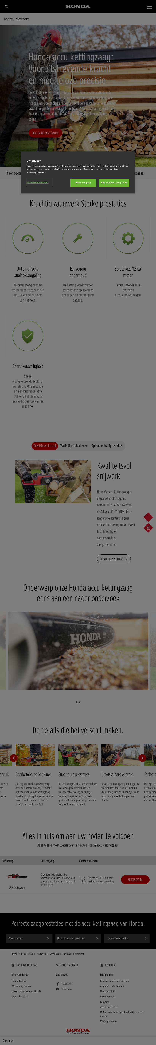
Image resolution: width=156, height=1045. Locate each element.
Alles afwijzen (83, 183)
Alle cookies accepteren (114, 183)
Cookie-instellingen (37, 183)
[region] (78, 172)
